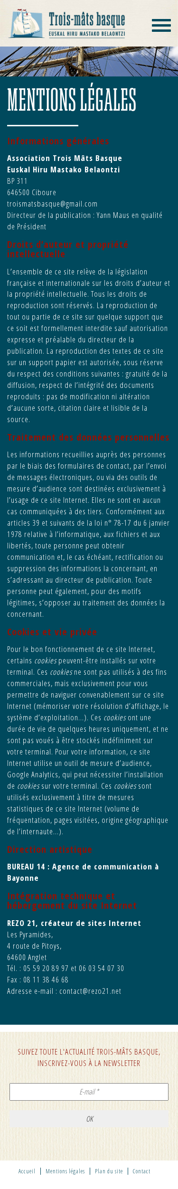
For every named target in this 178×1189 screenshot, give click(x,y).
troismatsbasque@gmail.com (52, 203)
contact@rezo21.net (90, 990)
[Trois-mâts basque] (66, 23)
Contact (141, 1171)
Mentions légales (65, 1171)
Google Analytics (32, 774)
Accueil (27, 1171)
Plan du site (109, 1171)
